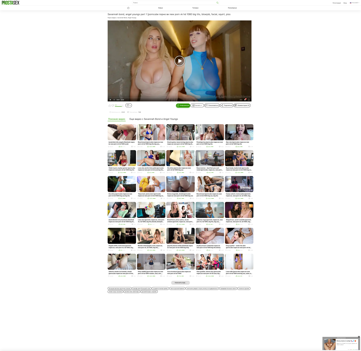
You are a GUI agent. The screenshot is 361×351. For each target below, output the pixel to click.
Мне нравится (110, 105)
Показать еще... (180, 282)
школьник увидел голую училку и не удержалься (202, 288)
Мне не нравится (112, 105)
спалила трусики (244, 288)
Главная (128, 8)
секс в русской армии (177, 288)
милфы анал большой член (141, 288)
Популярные (232, 8)
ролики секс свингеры (132, 291)
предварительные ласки (228, 288)
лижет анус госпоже (115, 291)
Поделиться (228, 105)
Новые (160, 8)
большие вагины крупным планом (119, 288)
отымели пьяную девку (160, 288)
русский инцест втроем (149, 291)
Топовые (195, 8)
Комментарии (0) (244, 105)
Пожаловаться (213, 105)
